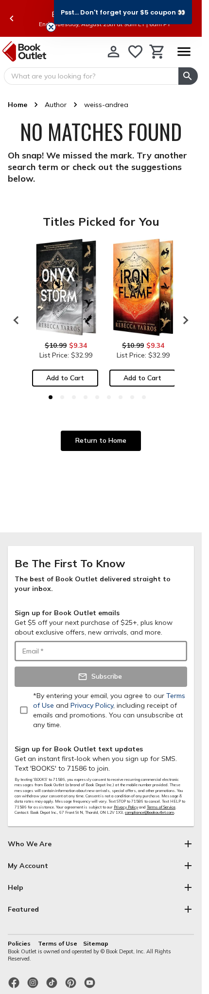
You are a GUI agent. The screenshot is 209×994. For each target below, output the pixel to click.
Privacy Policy (126, 807)
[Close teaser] (51, 27)
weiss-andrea (106, 104)
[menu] (183, 51)
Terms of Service (161, 807)
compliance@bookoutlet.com (149, 812)
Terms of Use (57, 943)
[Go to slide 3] (74, 397)
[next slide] (183, 320)
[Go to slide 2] (62, 397)
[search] (188, 76)
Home (17, 104)
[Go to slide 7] (120, 397)
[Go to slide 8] (132, 397)
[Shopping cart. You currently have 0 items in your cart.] (157, 51)
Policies (20, 943)
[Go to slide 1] (50, 397)
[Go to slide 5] (97, 397)
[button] (123, 12)
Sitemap (95, 943)
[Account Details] (113, 51)
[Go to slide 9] (144, 397)
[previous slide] (11, 18)
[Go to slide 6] (109, 397)
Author (56, 104)
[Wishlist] (135, 51)
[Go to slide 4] (85, 397)
